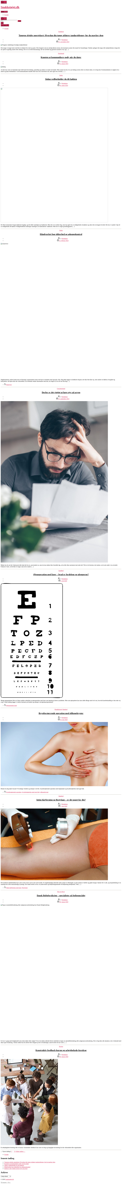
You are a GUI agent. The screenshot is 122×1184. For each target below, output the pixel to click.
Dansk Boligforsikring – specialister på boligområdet (61, 895)
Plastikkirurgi (58, 709)
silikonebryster (44, 792)
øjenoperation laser (11, 705)
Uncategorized (61, 388)
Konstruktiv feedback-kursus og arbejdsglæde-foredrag (61, 1050)
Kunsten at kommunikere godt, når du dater (61, 57)
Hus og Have (61, 891)
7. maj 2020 (63, 806)
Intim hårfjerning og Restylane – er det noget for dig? (61, 800)
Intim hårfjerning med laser (13, 888)
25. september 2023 (63, 399)
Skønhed (64, 709)
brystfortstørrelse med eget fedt (30, 792)
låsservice (9, 384)
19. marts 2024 (64, 85)
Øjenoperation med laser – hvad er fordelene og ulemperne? (61, 574)
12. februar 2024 (64, 240)
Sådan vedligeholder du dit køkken (61, 79)
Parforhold (61, 53)
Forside (6, 15)
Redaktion (65, 40)
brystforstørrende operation (13, 792)
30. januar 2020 (63, 902)
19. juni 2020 (64, 719)
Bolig (61, 75)
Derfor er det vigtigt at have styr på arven (61, 392)
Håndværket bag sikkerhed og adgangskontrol (61, 234)
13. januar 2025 (63, 63)
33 (15, 1151)
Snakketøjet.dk (10, 7)
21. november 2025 (63, 42)
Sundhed (61, 570)
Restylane (25, 888)
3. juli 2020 (64, 581)
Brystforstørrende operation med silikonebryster (61, 713)
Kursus (61, 1046)
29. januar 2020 (63, 1056)
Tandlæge (61, 31)
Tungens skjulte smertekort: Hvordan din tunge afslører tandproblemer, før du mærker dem (61, 35)
